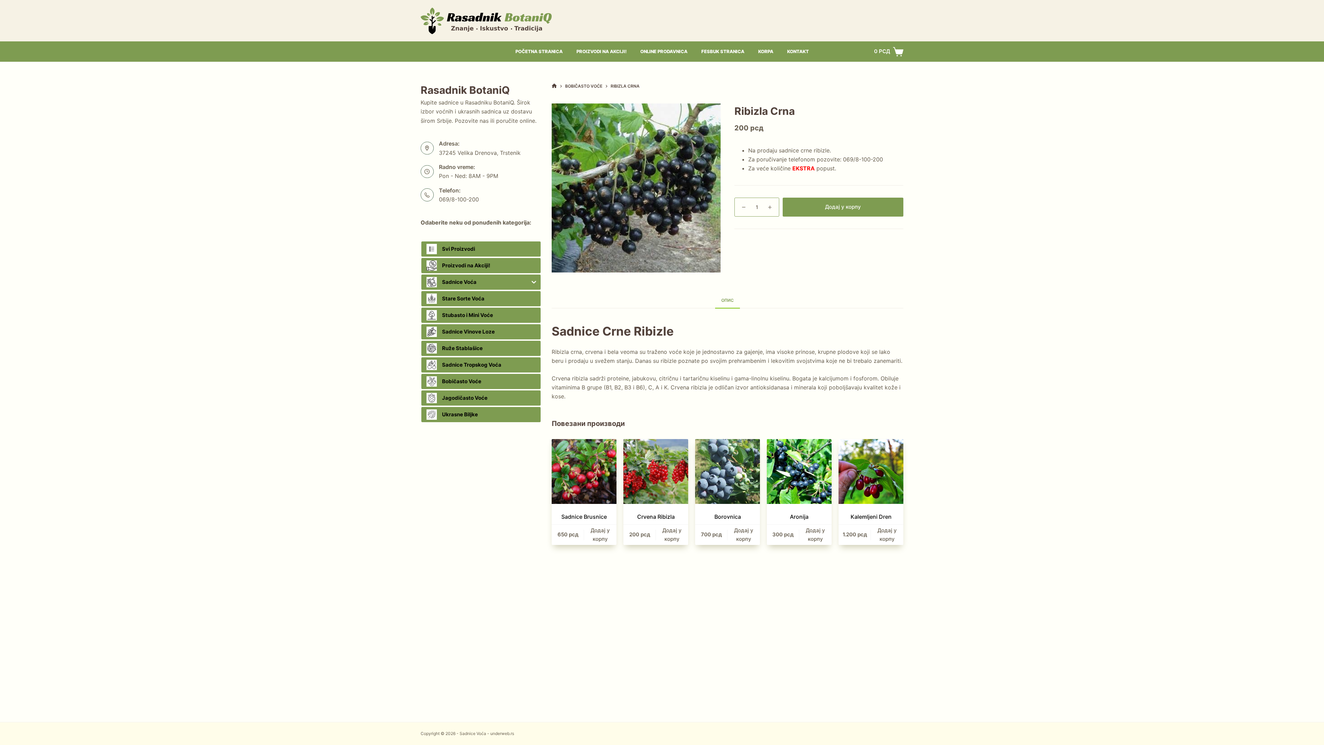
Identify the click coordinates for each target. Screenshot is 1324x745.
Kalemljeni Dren (871, 516)
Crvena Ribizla (656, 516)
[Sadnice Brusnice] (584, 471)
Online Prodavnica (664, 51)
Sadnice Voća (473, 733)
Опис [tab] (727, 300)
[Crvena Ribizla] (655, 471)
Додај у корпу (843, 206)
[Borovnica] (727, 471)
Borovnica (727, 516)
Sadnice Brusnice (584, 516)
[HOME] (554, 86)
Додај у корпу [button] (600, 534)
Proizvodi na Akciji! (601, 51)
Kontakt (798, 51)
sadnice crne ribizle (804, 150)
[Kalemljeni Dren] (871, 471)
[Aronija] (799, 471)
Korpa (765, 51)
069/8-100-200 (863, 159)
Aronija (799, 516)
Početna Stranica (539, 51)
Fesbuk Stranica (722, 51)
